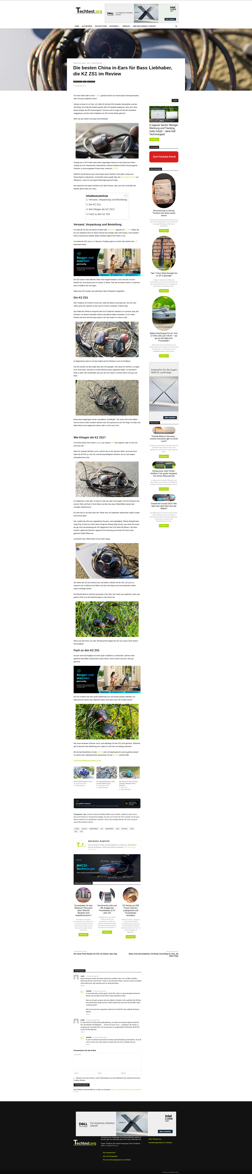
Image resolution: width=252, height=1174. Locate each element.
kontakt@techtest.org (111, 1145)
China (77, 828)
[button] (176, 26)
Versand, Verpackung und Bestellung (108, 199)
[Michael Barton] (81, 845)
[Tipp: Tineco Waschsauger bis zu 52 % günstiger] (164, 253)
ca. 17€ (127, 230)
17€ (136, 241)
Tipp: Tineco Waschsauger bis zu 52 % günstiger (163, 274)
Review (124, 828)
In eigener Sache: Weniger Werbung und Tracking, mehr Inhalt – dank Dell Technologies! (163, 130)
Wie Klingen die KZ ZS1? (102, 209)
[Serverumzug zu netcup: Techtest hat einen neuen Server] (164, 190)
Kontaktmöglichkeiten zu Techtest (160, 1142)
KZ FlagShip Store (128, 177)
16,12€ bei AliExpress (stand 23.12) (87, 761)
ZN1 (112, 443)
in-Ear (84, 828)
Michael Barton (99, 841)
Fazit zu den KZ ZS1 (99, 214)
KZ (102, 828)
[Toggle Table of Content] (125, 195)
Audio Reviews (96, 63)
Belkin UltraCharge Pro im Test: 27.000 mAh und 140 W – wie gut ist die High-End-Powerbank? (164, 337)
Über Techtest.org (155, 1139)
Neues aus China (79, 63)
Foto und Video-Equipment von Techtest (117, 1160)
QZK (117, 828)
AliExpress (112, 230)
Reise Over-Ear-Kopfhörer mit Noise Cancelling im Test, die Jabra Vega (153, 954)
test (132, 828)
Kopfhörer (94, 828)
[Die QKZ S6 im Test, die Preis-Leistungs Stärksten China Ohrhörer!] (129, 772)
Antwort (82, 985)
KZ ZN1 (97, 96)
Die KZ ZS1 (95, 204)
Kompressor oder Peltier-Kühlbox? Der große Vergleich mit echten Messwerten (164, 473)
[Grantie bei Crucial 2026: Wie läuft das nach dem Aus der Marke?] (164, 497)
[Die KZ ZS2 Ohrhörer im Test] (84, 772)
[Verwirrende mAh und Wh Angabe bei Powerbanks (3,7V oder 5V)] (107, 895)
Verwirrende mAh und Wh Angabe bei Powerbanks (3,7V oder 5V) (107, 909)
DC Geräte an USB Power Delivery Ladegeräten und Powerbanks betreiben (131, 910)
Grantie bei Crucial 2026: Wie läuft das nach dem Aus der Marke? (164, 506)
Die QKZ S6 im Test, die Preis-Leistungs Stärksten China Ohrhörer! (128, 783)
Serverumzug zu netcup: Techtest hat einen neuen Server (163, 213)
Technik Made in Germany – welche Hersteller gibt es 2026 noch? (164, 438)
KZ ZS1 (100, 752)
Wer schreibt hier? (109, 1153)
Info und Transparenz (110, 1156)
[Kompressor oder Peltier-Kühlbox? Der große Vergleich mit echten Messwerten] (164, 465)
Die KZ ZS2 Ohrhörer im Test (83, 781)
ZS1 (81, 831)
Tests (88, 63)
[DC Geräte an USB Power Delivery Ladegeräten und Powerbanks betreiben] (131, 895)
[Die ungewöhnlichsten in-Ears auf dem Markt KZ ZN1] (106, 772)
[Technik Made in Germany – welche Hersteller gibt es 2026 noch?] (164, 430)
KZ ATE (115, 168)
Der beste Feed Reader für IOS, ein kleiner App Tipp (95, 953)
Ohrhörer (109, 828)
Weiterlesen (83, 934)
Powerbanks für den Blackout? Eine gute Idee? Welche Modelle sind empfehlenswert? (83, 910)
